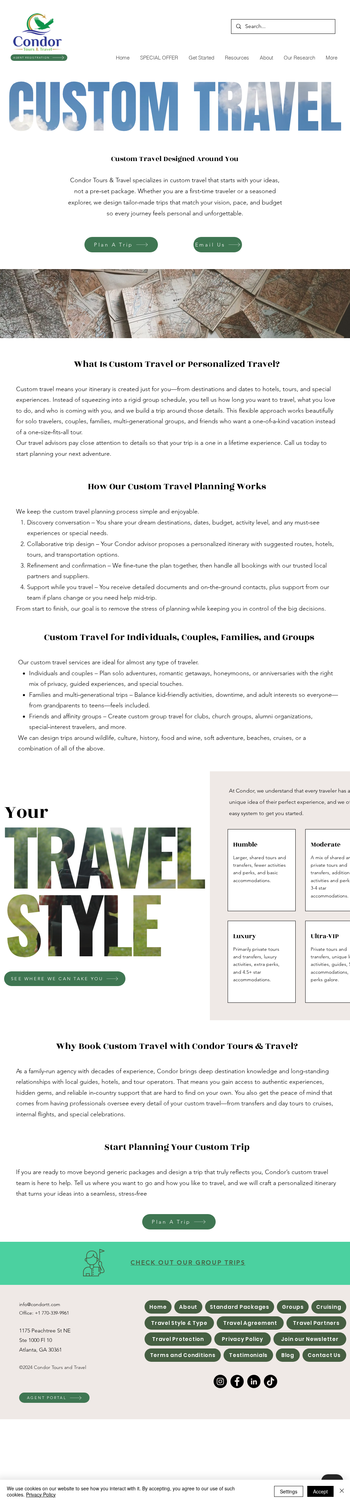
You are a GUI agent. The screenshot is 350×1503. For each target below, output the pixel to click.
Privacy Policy (41, 1494)
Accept (320, 1491)
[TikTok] (270, 1381)
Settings (288, 1491)
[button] (201, 58)
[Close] (342, 1491)
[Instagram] (220, 1381)
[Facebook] (237, 1381)
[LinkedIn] (253, 1381)
